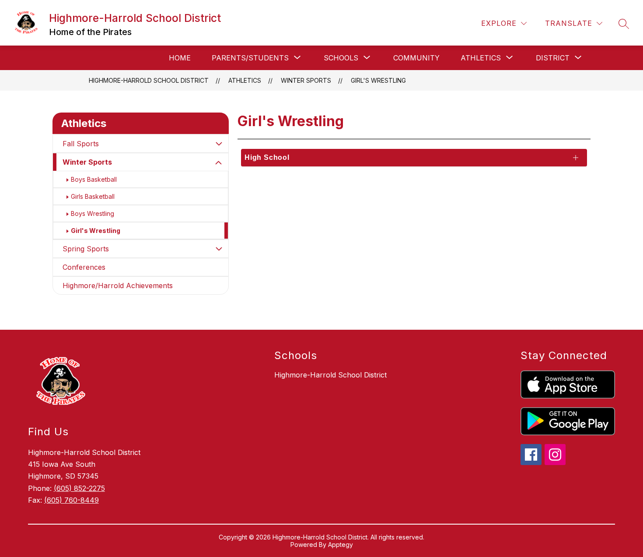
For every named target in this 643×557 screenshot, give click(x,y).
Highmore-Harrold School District (149, 80)
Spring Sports (86, 248)
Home (180, 57)
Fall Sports (81, 143)
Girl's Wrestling (378, 80)
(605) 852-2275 (79, 488)
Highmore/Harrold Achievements (118, 285)
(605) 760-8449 (71, 500)
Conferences (84, 267)
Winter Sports (87, 162)
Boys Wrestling (92, 213)
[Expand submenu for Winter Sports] (218, 163)
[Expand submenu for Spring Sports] (218, 248)
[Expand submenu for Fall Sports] (218, 143)
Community (416, 57)
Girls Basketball (93, 196)
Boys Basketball (94, 179)
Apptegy (340, 544)
